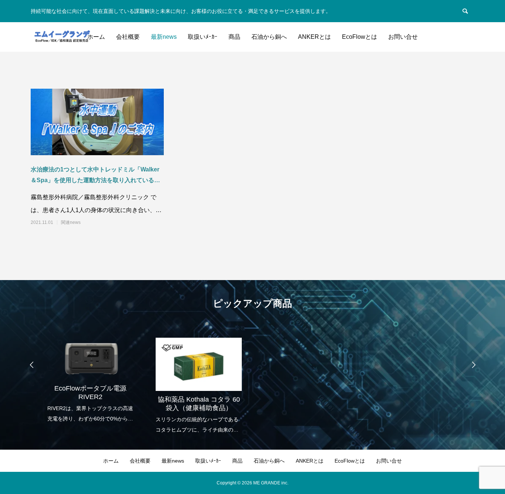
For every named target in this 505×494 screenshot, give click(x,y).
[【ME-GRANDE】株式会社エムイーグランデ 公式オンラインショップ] (62, 37)
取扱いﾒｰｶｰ (202, 37)
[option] (90, 375)
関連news (71, 222)
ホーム (96, 37)
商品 (234, 37)
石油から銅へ (269, 37)
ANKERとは (314, 37)
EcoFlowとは (359, 37)
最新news (164, 37)
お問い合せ (403, 37)
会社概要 (128, 37)
